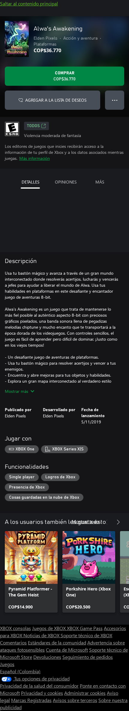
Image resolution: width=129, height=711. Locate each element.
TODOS (33, 126)
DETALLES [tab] (30, 182)
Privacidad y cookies (42, 693)
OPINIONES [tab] (65, 182)
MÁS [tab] (99, 182)
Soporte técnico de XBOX (86, 635)
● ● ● (115, 100)
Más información (34, 158)
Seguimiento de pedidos (87, 657)
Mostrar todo (85, 521)
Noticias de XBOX (42, 635)
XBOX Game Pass (85, 628)
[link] (31, 572)
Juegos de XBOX (49, 628)
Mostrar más (16, 391)
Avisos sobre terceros (75, 700)
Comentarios (13, 642)
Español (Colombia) (20, 671)
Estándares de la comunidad (57, 642)
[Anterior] (106, 522)
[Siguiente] (118, 522)
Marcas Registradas (31, 700)
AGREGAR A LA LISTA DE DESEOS (55, 100)
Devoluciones (47, 657)
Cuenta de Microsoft (67, 650)
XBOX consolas (15, 628)
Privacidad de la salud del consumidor (39, 686)
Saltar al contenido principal (29, 3)
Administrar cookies (85, 693)
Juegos (7, 664)
